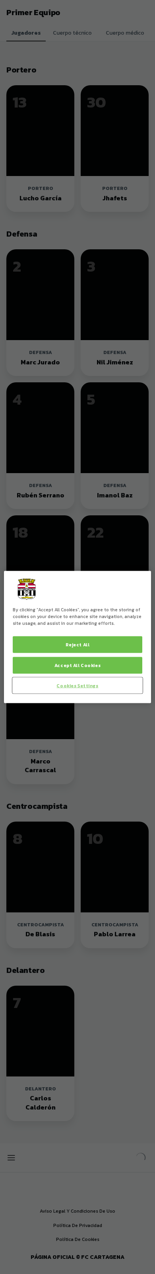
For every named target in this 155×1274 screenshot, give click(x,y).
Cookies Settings (77, 685)
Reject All (78, 644)
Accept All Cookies (77, 664)
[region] (77, 637)
